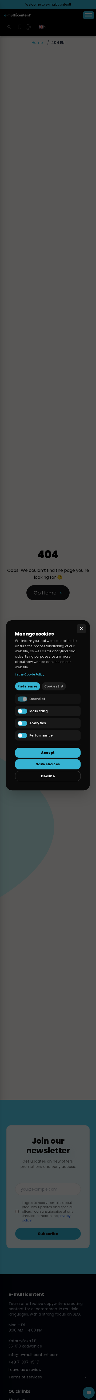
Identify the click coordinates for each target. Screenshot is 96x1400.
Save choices (48, 764)
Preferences (28, 686)
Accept (48, 752)
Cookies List (53, 686)
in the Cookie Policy (30, 674)
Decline (48, 776)
